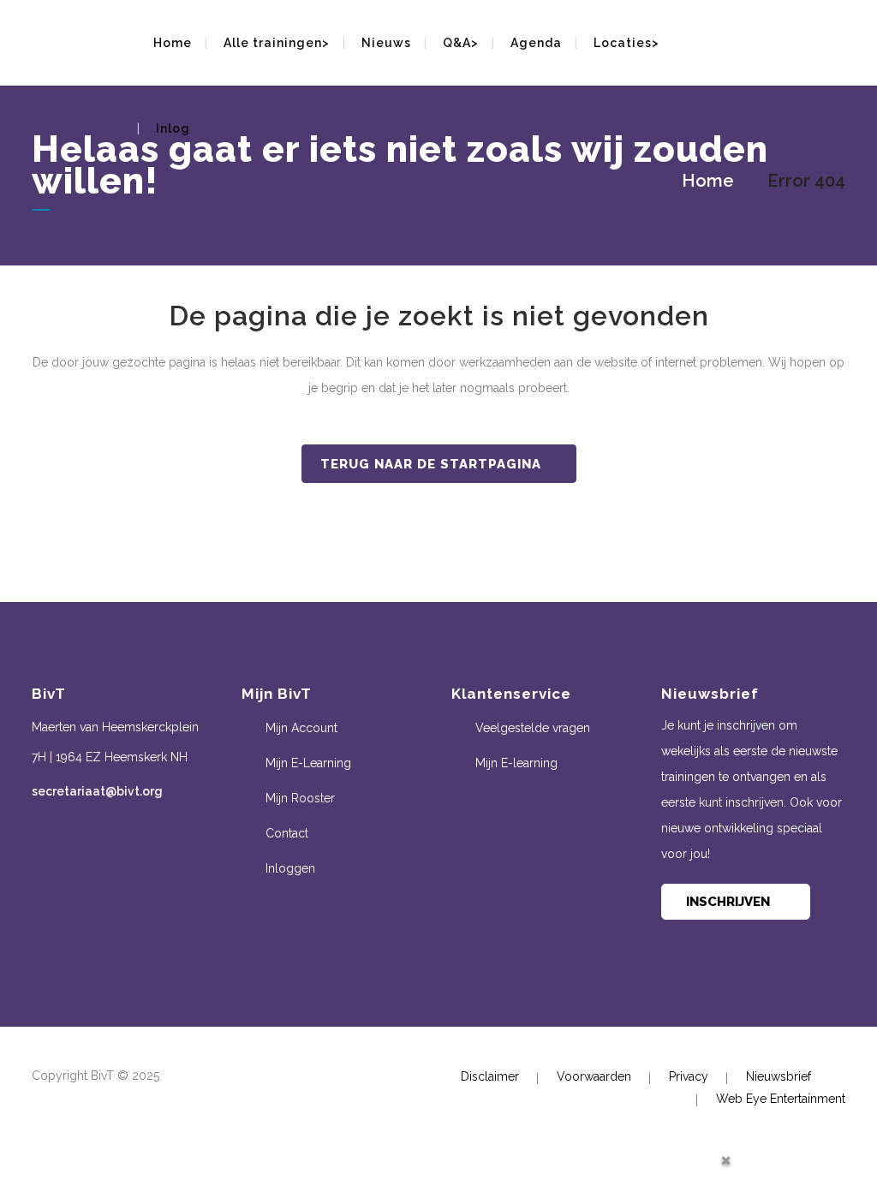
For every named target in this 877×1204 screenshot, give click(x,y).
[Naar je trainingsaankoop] (849, 37)
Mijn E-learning (516, 763)
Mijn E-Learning (308, 763)
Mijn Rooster (300, 798)
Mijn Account (301, 728)
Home (708, 180)
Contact (286, 833)
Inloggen (290, 868)
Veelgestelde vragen (532, 728)
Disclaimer (490, 1076)
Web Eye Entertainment (780, 1099)
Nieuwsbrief (778, 1076)
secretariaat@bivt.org (97, 791)
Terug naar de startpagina (430, 464)
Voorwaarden (594, 1076)
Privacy (688, 1076)
